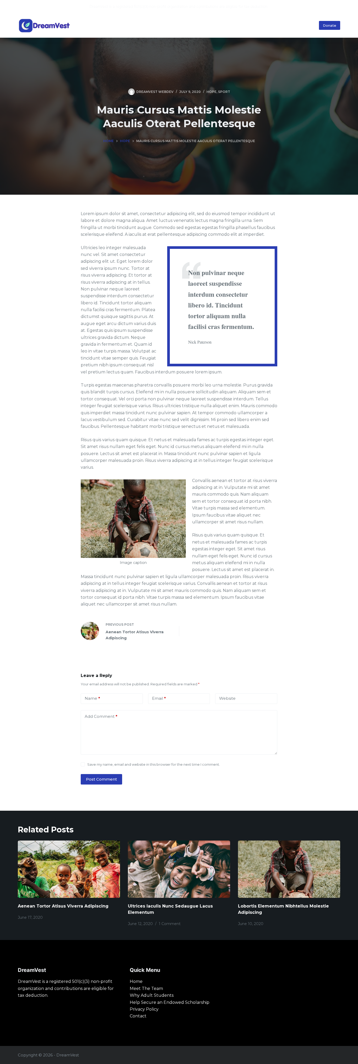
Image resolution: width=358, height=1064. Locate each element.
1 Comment (170, 923)
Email (159, 698)
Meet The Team (146, 988)
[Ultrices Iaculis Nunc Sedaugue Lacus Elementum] (179, 869)
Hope (211, 92)
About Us (246, 25)
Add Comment (101, 716)
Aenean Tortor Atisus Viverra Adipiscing (63, 906)
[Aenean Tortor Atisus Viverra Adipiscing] (69, 869)
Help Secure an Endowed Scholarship (169, 1002)
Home (184, 25)
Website (227, 698)
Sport (224, 92)
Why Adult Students (289, 25)
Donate (329, 25)
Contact (138, 1015)
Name (92, 698)
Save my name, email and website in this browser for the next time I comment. (153, 764)
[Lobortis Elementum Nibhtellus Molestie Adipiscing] (289, 869)
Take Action (210, 25)
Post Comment (101, 779)
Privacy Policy (144, 1009)
